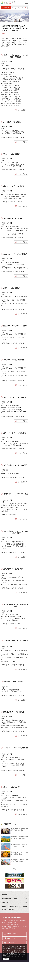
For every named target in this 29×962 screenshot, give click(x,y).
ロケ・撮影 (10, 942)
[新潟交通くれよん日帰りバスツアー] (14, 881)
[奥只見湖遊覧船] (14, 875)
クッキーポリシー (18, 954)
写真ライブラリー (12, 934)
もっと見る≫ (22, 110)
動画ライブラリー (12, 938)
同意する (6, 958)
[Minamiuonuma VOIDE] (14, 886)
